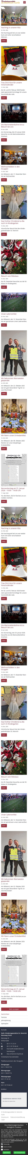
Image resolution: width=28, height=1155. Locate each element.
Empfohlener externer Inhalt (12, 1098)
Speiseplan (4, 1023)
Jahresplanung (6, 1020)
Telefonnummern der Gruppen (12, 1061)
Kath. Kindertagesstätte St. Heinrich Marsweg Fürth (14, 1034)
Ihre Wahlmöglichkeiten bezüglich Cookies (14, 1126)
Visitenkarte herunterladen (10, 1057)
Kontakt (4, 1030)
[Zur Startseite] (10, 2)
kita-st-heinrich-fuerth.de (15, 1054)
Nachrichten (5, 1014)
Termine (4, 1017)
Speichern (6, 1153)
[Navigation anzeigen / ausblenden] (24, 2)
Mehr (4, 41)
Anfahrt (3, 1089)
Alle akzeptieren (19, 1153)
